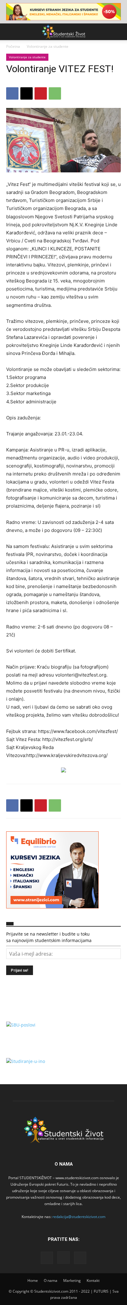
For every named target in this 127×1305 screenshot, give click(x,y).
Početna (13, 46)
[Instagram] (63, 1257)
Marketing (72, 1280)
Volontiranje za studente (47, 46)
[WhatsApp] (55, 93)
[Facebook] (12, 93)
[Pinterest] (41, 93)
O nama (50, 1280)
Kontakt (93, 1280)
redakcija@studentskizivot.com (78, 1216)
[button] (10, 31)
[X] (26, 93)
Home (32, 1280)
